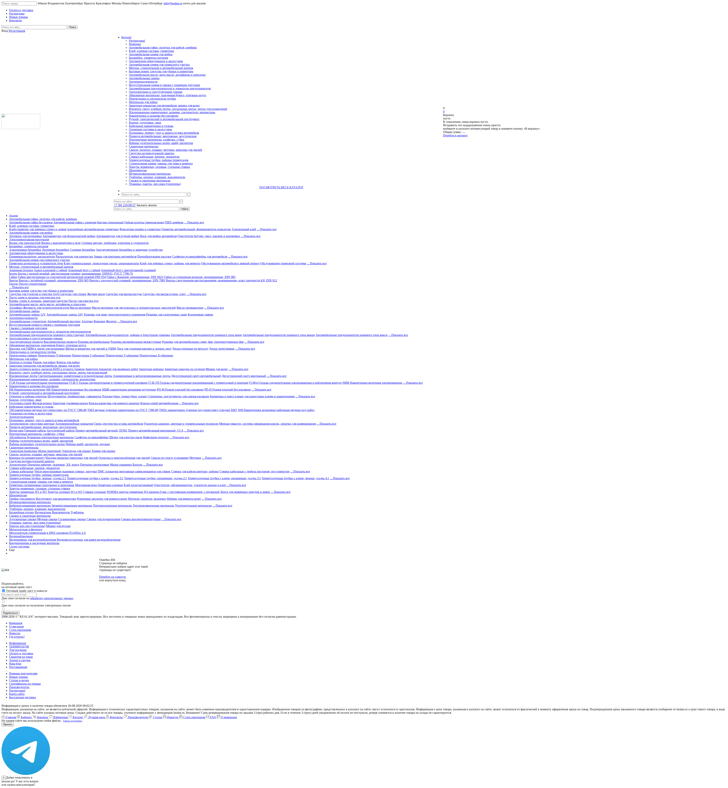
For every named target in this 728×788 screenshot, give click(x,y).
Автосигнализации (21, 416)
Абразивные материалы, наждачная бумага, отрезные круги (167, 95)
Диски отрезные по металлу (190, 348)
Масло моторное (80, 307)
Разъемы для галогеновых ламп (166, 314)
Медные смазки (47, 519)
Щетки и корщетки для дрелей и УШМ (90, 348)
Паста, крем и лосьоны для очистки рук (34, 297)
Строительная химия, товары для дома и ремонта (161, 163)
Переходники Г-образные (88, 355)
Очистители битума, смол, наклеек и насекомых (208, 236)
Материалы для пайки (143, 102)
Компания (15, 623)
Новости (14, 633)
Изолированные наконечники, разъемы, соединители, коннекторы (172, 112)
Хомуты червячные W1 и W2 (28, 491)
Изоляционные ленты (23, 376)
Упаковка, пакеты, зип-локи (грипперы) (155, 184)
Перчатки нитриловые (94, 464)
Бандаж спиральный (110, 222)
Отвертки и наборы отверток (28, 396)
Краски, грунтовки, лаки (145, 122)
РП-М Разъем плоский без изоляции (180, 389)
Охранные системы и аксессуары (150, 129)
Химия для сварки (103, 451)
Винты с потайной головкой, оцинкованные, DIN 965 (54, 280)
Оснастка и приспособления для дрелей (124, 457)
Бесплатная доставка (22, 697)
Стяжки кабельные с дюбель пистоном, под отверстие (254, 471)
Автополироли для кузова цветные (32, 423)
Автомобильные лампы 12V (27, 314)
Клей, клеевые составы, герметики (151, 50)
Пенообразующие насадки (154, 256)
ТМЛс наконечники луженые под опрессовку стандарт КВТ (198, 410)
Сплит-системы (19, 546)
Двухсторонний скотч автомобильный (196, 376)
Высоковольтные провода (60, 341)
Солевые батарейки (82, 249)
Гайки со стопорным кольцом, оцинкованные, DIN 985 (199, 277)
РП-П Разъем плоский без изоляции (227, 389)
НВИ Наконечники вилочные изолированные (372, 382)
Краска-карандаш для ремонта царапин (114, 403)
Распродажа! (137, 40)
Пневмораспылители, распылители (32, 256)
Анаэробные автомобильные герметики (93, 229)
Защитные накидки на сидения (185, 369)
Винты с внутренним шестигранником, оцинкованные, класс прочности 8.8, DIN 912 (221, 280)
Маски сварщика (121, 464)
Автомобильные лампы (144, 78)
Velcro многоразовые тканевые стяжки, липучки (65, 471)
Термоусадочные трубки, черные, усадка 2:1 (37, 478)
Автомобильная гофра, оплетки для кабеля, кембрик (163, 47)
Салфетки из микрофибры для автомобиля (199, 256)
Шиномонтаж (138, 170)
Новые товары (18, 676)
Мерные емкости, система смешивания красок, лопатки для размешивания (267, 423)
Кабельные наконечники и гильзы (151, 126)
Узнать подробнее (72, 720)
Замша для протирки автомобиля (115, 256)
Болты (13, 273)
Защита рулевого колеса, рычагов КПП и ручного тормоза (47, 369)
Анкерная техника (21, 270)
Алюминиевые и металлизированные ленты (141, 376)
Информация (17, 643)
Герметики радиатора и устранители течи (36, 263)
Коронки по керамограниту (27, 457)
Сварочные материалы (143, 146)
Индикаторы (43, 512)
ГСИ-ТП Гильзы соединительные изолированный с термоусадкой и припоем (198, 382)
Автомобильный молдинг (64, 321)
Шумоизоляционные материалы (150, 173)
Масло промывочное (190, 307)
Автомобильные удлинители (27, 321)
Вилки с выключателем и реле (61, 242)
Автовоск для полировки (25, 236)
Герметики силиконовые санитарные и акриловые (41, 485)
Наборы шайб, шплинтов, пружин (88, 444)
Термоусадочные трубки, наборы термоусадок (158, 160)
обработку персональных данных (51, 598)
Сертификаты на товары (25, 683)
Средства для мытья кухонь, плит (164, 294)
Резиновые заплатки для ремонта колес (102, 498)
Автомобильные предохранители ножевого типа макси (352, 335)
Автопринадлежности (143, 81)
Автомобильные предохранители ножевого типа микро (279, 335)
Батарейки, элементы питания (148, 57)
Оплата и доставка (21, 653)
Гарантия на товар (21, 656)
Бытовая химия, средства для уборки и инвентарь (161, 71)
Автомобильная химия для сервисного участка (159, 64)
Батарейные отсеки (21, 512)
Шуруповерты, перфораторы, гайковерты (74, 396)
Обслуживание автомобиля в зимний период (230, 263)
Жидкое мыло (96, 294)
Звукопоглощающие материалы (72, 505)
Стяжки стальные (94, 491)
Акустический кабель (61, 430)
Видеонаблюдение (21, 536)
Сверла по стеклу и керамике (170, 457)
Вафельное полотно (156, 437)
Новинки (135, 44)
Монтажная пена (86, 485)
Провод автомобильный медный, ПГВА (101, 430)
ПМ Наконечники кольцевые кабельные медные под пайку (276, 410)
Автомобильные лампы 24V (64, 314)
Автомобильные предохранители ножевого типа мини (206, 335)
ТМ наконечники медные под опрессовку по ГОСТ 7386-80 (48, 410)
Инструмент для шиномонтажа (56, 498)
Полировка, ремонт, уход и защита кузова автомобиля (164, 132)
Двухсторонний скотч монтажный (244, 376)
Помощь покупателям (23, 673)
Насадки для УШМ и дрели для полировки (37, 348)
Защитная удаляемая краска (70, 403)
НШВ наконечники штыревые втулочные (129, 389)
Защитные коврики (151, 369)
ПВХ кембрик (174, 222)
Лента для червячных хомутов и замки (245, 491)
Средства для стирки (73, 294)
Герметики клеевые (110, 485)
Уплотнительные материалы (193, 505)
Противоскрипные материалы (112, 505)
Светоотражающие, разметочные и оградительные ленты (75, 376)
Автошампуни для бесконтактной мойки (68, 236)
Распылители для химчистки (74, 256)
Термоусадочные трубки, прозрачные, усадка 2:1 (155, 478)
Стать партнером (20, 629)
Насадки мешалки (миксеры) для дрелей (72, 457)
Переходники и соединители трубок (152, 98)
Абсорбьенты (17, 437)
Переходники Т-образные (122, 355)
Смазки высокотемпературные (141, 519)
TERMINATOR (19, 646)
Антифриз (15, 307)
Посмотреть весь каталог (281, 187)
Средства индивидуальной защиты (151, 153)
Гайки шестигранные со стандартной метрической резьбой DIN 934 (62, 277)
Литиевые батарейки (55, 249)
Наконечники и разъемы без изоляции (153, 115)
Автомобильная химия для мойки (151, 54)
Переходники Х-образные (156, 355)
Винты (13, 280)
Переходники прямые (23, 355)
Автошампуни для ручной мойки (117, 236)
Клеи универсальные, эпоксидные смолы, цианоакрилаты (101, 263)
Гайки (13, 277)
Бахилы (137, 464)
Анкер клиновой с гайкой (50, 270)
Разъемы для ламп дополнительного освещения (114, 314)
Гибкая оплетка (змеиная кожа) (144, 222)
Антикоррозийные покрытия (74, 423)
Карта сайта (16, 694)
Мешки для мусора (58, 526)
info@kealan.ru (173, 3)
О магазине (16, 626)
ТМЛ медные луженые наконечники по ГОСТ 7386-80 (122, 410)
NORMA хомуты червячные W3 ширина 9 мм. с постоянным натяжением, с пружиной (163, 491)
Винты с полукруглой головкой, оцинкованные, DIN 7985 (127, 280)
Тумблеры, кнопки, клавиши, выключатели (157, 177)
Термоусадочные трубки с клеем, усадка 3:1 (95, 478)
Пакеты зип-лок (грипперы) (27, 526)
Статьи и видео (19, 680)
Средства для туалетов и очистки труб (34, 294)
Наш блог (15, 663)
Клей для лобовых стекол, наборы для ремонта (170, 263)
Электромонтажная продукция (29, 239)
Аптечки (87, 321)
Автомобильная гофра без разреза (31, 222)
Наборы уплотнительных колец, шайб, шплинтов (161, 143)
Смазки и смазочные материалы (149, 180)
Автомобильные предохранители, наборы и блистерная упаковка (127, 335)
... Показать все (194, 222)
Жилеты (111, 321)
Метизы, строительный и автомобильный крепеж (161, 68)
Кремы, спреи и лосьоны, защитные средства (38, 300)
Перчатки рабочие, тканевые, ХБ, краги (53, 464)
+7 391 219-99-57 (125, 205)
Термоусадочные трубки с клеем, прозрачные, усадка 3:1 (224, 478)
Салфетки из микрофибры (91, 437)
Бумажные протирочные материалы (50, 437)
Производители (19, 687)
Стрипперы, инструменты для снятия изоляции (178, 396)
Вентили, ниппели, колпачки (147, 498)
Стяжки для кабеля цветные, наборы (195, 471)
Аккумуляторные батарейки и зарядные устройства (129, 249)
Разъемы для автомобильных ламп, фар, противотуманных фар (203, 341)
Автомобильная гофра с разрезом (74, 222)
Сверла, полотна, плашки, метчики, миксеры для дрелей (165, 149)
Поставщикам (18, 667)
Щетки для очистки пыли (125, 437)
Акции (13, 215)
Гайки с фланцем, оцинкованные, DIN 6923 (135, 277)
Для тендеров (18, 650)
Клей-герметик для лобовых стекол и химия (37, 229)
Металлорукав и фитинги (25, 529)
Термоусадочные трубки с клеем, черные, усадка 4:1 (295, 478)
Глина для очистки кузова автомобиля (118, 423)
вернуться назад (115, 580)
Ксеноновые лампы (200, 314)
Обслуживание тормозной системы (283, 263)
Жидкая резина (42, 403)
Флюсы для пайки (68, 362)
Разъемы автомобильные (94, 341)
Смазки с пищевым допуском (28, 328)
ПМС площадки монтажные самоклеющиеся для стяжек (134, 471)
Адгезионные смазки (22, 519)
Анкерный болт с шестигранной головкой (128, 270)
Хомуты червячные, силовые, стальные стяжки (159, 166)
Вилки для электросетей (25, 242)
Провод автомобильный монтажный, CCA (155, 430)
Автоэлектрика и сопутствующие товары (155, 91)
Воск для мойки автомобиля (158, 236)
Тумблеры (77, 512)
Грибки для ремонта (22, 498)
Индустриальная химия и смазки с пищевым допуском (164, 85)
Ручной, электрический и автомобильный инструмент (164, 119)
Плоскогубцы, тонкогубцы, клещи (124, 396)
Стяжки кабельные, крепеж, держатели (154, 156)
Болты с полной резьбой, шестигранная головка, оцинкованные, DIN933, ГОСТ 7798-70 (75, 273)
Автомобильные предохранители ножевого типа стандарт (47, 335)
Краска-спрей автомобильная (159, 403)
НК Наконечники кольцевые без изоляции (73, 389)
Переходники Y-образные (54, 355)
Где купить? (17, 636)
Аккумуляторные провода (26, 341)
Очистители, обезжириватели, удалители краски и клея (190, 485)
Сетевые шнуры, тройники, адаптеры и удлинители (115, 242)
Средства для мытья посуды (124, 294)
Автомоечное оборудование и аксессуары (156, 61)
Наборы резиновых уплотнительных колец (37, 444)
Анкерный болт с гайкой (84, 270)
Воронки (99, 321)
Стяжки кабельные (21, 471)
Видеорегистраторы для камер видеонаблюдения (88, 539)
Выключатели (61, 512)
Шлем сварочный (49, 451)
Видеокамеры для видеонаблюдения (32, 539)
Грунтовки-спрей (20, 403)
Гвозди (13, 283)
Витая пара (16, 430)
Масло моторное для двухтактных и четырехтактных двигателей (134, 307)
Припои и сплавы (20, 362)
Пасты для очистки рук (83, 300)
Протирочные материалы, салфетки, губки (156, 139)
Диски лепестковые (222, 348)
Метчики (195, 457)
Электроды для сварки (76, 451)
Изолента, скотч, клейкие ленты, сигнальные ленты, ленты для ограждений (178, 108)
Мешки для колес (217, 369)
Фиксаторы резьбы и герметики (140, 229)
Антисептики (18, 464)
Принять (8, 724)
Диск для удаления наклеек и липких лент (144, 348)
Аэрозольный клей (244, 229)
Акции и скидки (20, 660)
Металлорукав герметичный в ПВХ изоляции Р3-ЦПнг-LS (47, 532)
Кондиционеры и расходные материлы (34, 543)
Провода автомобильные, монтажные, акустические (163, 136)
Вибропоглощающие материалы (30, 505)
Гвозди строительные (32, 283)
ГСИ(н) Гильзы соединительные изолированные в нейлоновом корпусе (295, 382)
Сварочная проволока (23, 451)
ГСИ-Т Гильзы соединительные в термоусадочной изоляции (108, 382)
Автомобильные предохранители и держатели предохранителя (170, 88)
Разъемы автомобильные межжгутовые (136, 341)
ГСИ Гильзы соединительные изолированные (38, 382)
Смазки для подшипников (103, 519)
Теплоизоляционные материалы (153, 505)
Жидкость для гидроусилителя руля (46, 307)
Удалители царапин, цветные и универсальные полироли (181, 423)
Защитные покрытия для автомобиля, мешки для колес (164, 105)
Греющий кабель (35, 430)
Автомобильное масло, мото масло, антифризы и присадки (167, 74)
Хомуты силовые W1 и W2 (65, 491)
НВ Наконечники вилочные (27, 389)
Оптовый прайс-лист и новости (26, 590)
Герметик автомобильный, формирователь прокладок (196, 229)
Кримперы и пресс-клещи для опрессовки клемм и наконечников (252, 396)
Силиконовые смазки (72, 519)
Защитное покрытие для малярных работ (111, 369)
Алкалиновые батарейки (25, 249)
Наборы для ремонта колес (184, 498)
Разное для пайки (44, 362)
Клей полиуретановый (138, 485)
